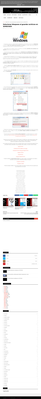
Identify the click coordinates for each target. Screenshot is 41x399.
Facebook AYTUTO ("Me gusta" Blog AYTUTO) (20, 150)
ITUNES (5, 344)
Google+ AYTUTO (21, 152)
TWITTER (7, 258)
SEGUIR (36, 258)
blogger (36, 218)
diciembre (6, 293)
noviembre (6, 294)
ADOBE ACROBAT (7, 317)
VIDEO (5, 368)
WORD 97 (5, 383)
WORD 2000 (6, 378)
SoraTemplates (8, 397)
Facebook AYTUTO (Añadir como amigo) (20, 148)
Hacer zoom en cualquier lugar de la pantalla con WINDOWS (19, 208)
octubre (5, 295)
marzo (5, 303)
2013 (5, 292)
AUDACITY (5, 322)
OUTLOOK (5, 347)
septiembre (6, 296)
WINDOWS (15, 17)
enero (5, 306)
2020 (5, 287)
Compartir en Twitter (20, 163)
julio (5, 299)
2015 (5, 289)
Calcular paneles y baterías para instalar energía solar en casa (18, 274)
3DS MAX (19, 14)
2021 (5, 286)
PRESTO (5, 356)
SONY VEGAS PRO (7, 364)
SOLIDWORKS (6, 361)
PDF (4, 349)
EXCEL (30, 14)
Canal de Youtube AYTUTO (20, 156)
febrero (5, 305)
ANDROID (5, 320)
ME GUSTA (36, 255)
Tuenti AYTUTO (20, 154)
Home (5, 14)
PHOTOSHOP (14, 14)
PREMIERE (5, 354)
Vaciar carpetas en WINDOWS (30, 207)
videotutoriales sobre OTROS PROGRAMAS (16, 135)
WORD (5, 17)
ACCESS (5, 315)
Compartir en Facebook (20, 161)
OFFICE (5, 346)
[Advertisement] (20, 243)
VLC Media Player (7, 369)
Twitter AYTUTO (20, 146)
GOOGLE (5, 337)
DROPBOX (5, 330)
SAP (4, 359)
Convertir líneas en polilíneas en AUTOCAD (15, 278)
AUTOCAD (9, 14)
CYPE (5, 329)
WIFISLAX (5, 373)
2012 (5, 307)
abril (5, 302)
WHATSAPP (6, 371)
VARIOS (5, 366)
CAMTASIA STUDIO (7, 325)
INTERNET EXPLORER (7, 342)
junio (5, 300)
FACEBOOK (6, 334)
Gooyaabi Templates (18, 397)
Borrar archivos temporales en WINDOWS (8, 207)
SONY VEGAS (21, 17)
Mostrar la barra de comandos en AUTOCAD (15, 270)
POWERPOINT (9, 17)
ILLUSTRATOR (24, 14)
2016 (5, 288)
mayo (5, 301)
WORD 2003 (6, 381)
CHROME (5, 327)
